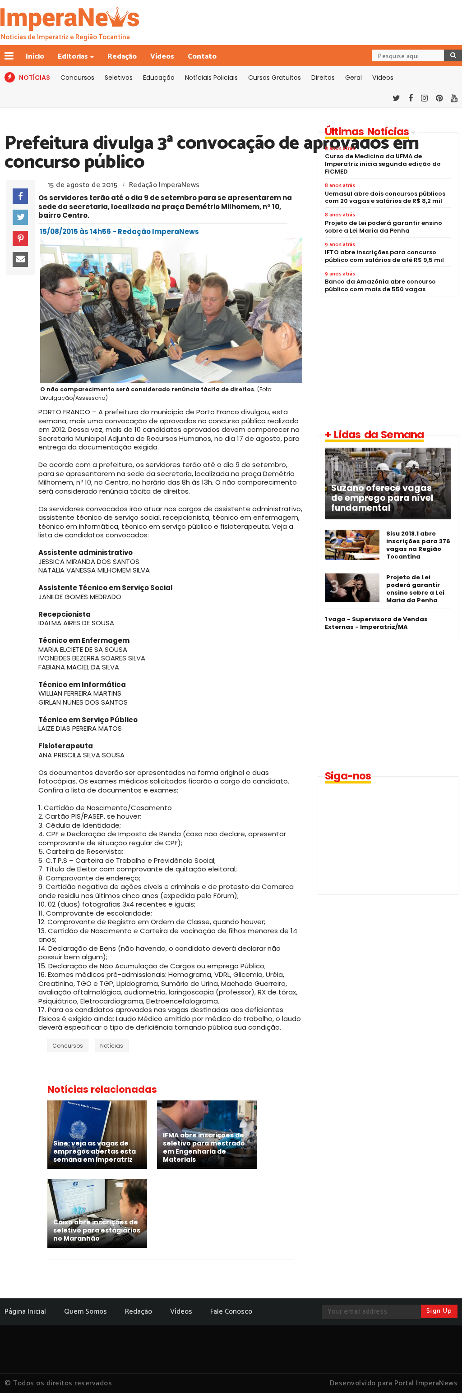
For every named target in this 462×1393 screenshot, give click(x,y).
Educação (159, 77)
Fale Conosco (231, 1312)
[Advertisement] (386, 362)
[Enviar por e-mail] (20, 259)
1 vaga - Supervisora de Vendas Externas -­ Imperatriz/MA (376, 623)
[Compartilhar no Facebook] (20, 196)
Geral (353, 77)
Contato (202, 56)
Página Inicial (25, 1312)
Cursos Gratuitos (274, 77)
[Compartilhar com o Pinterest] (20, 238)
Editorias (73, 56)
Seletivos (119, 77)
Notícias (111, 1045)
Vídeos (162, 56)
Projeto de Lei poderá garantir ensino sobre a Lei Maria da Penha (415, 588)
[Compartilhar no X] (20, 217)
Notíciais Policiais (211, 77)
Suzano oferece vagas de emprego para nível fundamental (382, 498)
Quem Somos (85, 1312)
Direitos (323, 77)
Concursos (77, 77)
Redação (122, 56)
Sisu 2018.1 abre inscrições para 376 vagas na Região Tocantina (418, 545)
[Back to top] (439, 1371)
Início (35, 56)
